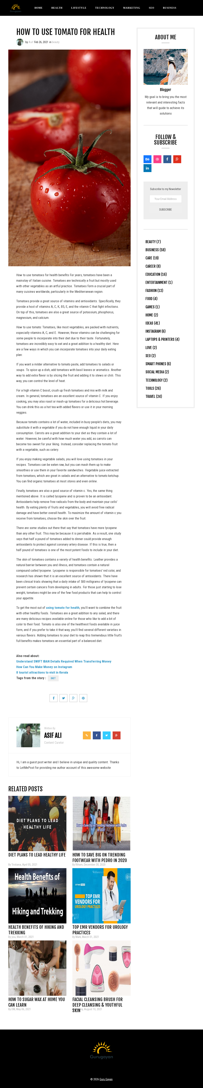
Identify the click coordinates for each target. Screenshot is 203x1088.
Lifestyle (78, 8)
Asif (31, 42)
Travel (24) (154, 396)
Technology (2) (157, 380)
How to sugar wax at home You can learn (36, 1001)
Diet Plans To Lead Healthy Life (37, 854)
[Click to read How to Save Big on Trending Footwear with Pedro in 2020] (101, 823)
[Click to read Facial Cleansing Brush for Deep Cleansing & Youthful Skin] (101, 968)
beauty (55, 42)
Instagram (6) (156, 331)
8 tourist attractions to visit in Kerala (42, 672)
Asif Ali (53, 735)
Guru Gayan (106, 1079)
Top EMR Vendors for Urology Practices (100, 928)
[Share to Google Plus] (73, 698)
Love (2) (151, 347)
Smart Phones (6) (158, 364)
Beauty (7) (153, 242)
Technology (104, 8)
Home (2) (152, 315)
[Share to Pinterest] (83, 698)
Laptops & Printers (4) (162, 339)
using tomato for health (62, 608)
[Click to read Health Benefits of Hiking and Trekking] (37, 895)
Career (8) (153, 266)
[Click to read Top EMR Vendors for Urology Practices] (101, 895)
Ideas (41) (153, 323)
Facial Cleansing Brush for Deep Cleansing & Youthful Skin (97, 1001)
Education (120, 23)
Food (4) (151, 298)
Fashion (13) (154, 290)
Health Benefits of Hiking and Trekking (36, 928)
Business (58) (156, 250)
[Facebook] (167, 159)
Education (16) (156, 274)
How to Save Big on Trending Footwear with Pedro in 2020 (99, 856)
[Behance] (147, 159)
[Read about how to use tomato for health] (19, 42)
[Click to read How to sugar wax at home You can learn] (37, 968)
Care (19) (152, 258)
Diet (53, 678)
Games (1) (153, 307)
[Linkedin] (147, 168)
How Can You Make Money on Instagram (44, 667)
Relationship (93, 23)
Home (38, 8)
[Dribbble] (157, 159)
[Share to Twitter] (63, 698)
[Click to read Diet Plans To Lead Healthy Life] (37, 823)
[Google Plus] (177, 159)
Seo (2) (151, 356)
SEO (151, 8)
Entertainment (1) (159, 282)
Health (56, 8)
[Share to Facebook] (53, 698)
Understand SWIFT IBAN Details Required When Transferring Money (63, 661)
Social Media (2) (157, 372)
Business (169, 8)
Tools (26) (153, 388)
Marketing (131, 8)
